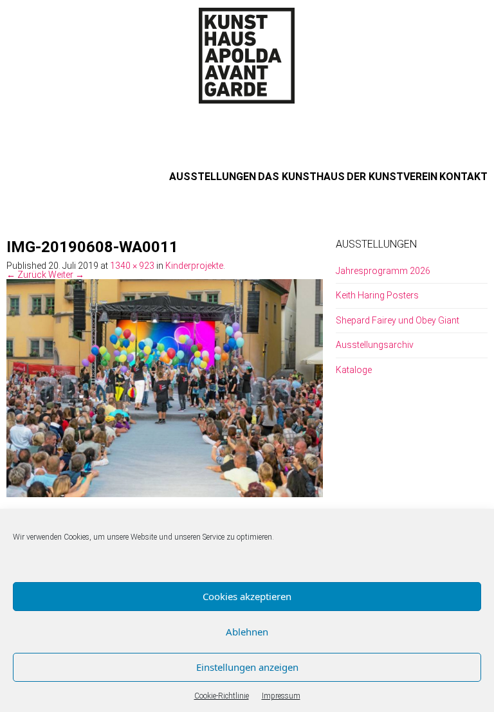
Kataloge (354, 370)
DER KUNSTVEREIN (392, 176)
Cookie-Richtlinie (221, 695)
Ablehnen (247, 631)
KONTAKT (463, 176)
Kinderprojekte (194, 265)
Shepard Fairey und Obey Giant (397, 320)
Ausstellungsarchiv (375, 345)
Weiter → (66, 274)
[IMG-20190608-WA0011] (164, 387)
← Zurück (26, 274)
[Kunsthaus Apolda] (247, 55)
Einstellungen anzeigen (247, 667)
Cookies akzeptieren (247, 596)
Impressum (281, 695)
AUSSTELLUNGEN (212, 176)
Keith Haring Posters (377, 295)
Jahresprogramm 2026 (383, 271)
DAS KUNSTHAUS (301, 176)
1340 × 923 (132, 265)
